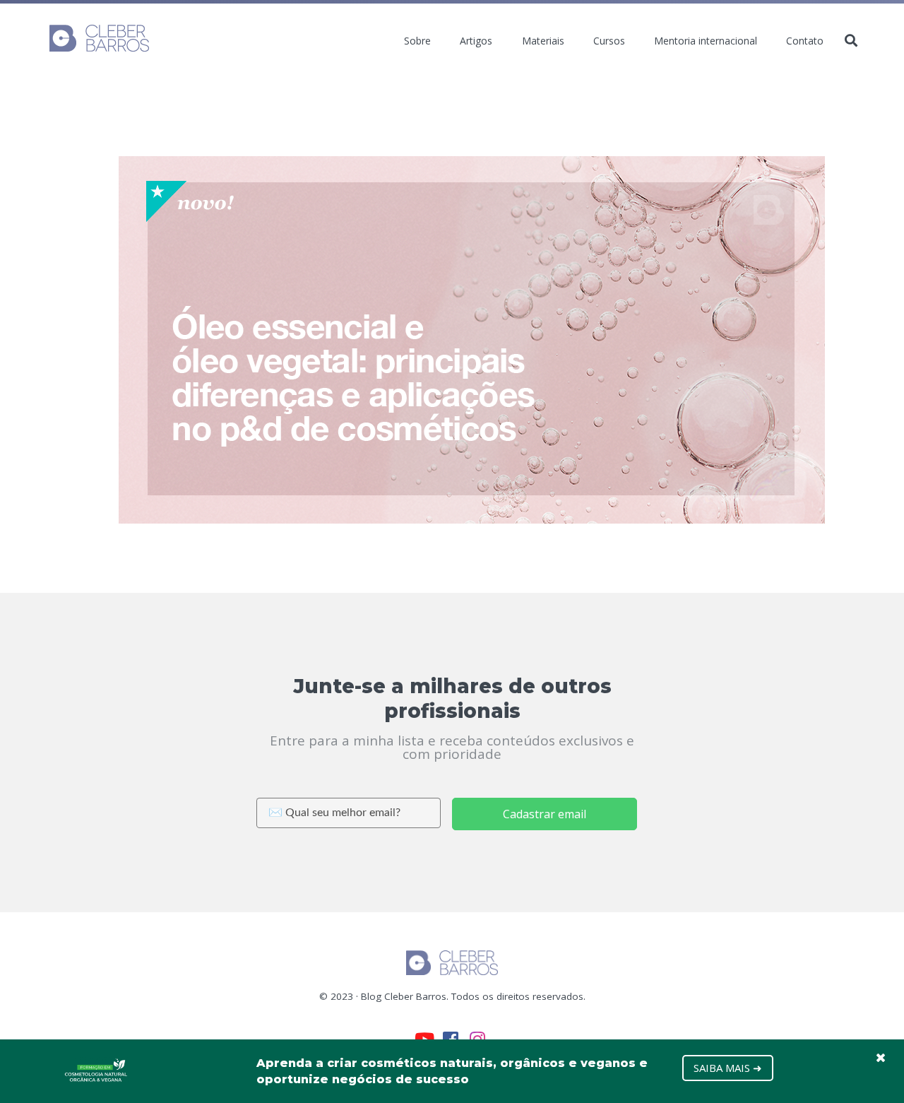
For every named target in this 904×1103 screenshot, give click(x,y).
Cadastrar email (544, 814)
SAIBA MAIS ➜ (728, 1068)
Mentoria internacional (705, 41)
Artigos (476, 41)
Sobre (417, 41)
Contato (804, 41)
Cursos (609, 41)
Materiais (543, 41)
